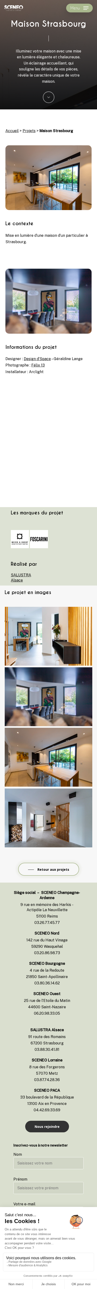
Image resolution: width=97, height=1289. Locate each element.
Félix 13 (38, 365)
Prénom (20, 1179)
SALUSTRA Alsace (19, 577)
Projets (29, 131)
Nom (17, 1154)
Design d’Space (37, 359)
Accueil (12, 131)
